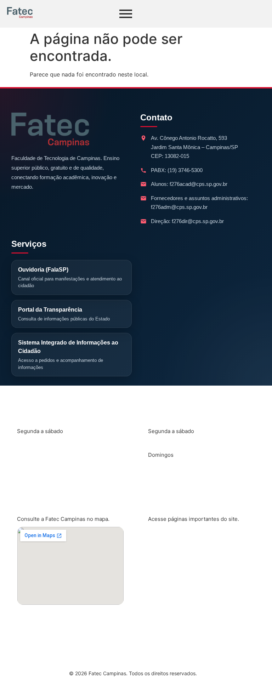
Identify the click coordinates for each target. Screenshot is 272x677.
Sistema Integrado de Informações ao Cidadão (68, 355)
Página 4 (166, 606)
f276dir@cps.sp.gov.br (198, 221)
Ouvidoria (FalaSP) (70, 278)
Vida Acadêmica (176, 559)
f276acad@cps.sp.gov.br (198, 184)
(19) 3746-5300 (185, 170)
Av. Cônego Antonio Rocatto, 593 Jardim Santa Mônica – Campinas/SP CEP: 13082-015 (194, 147)
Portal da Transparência (64, 314)
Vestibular (168, 629)
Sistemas (166, 582)
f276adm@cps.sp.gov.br (179, 207)
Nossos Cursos (175, 536)
